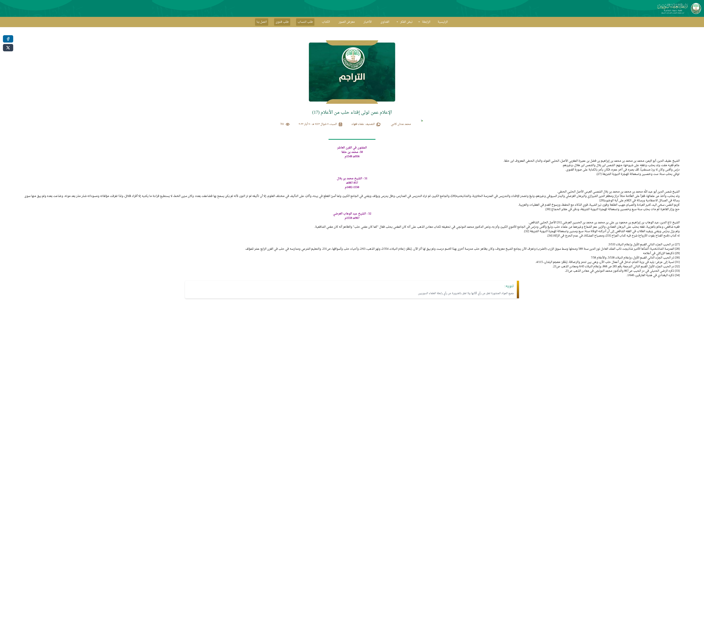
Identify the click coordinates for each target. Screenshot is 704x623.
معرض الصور (347, 22)
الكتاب (326, 22)
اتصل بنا (261, 22)
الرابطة (426, 22)
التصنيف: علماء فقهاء (363, 124)
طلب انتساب (305, 22)
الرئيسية (443, 22)
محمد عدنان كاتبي (401, 124)
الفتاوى (384, 22)
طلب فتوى (282, 22)
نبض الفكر (406, 22)
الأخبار (368, 22)
